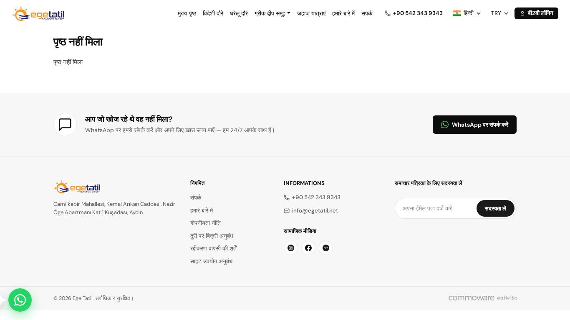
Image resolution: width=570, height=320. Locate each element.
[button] (272, 13)
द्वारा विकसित (507, 298)
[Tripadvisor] (326, 248)
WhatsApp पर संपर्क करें (480, 124)
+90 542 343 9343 (316, 197)
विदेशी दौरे (213, 13)
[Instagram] (291, 248)
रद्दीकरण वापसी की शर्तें (213, 248)
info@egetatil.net (315, 210)
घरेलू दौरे (239, 13)
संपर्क (366, 13)
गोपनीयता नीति (205, 223)
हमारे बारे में (343, 13)
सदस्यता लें (495, 208)
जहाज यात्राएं (311, 13)
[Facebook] (308, 248)
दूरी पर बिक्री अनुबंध (211, 236)
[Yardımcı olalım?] (20, 300)
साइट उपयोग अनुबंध (211, 261)
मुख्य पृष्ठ (187, 13)
